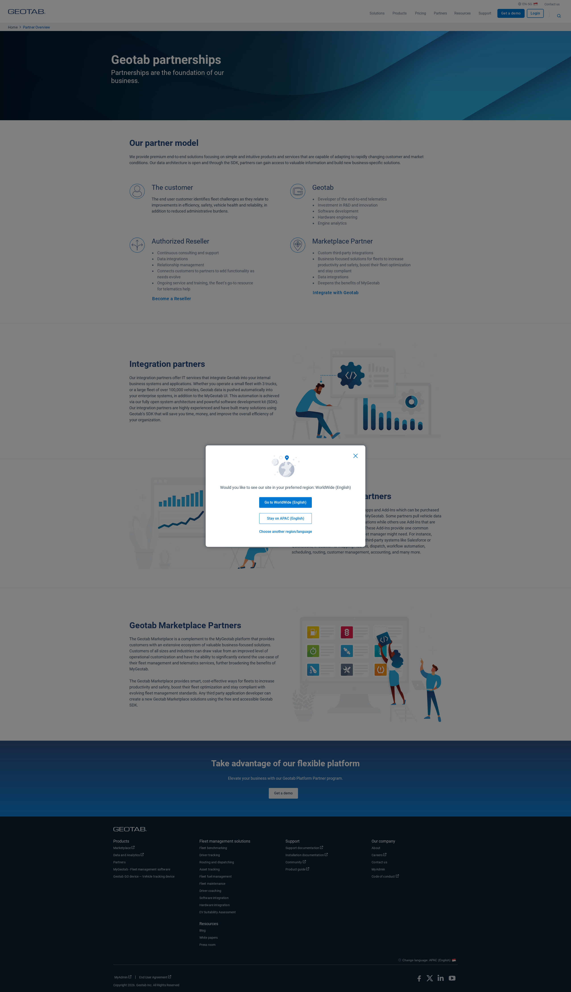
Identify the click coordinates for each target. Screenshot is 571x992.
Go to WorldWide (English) (285, 502)
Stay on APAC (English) (285, 518)
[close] (355, 455)
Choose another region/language (285, 531)
